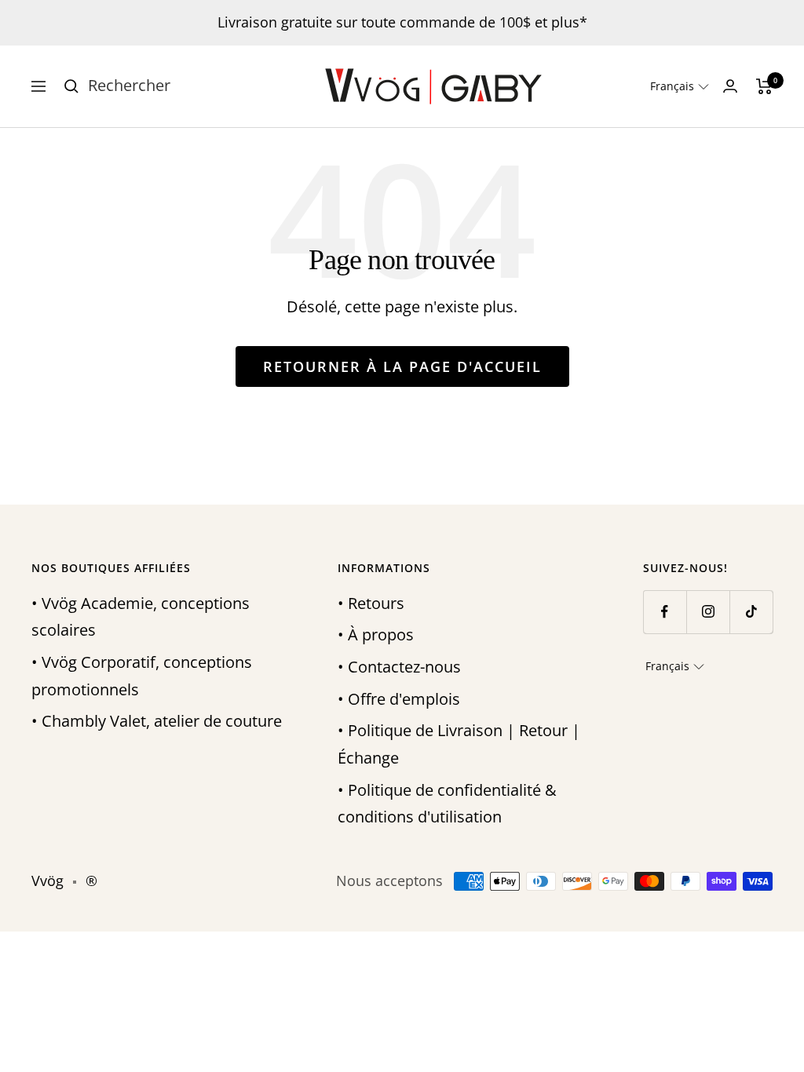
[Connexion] (730, 86)
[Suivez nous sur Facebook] (664, 611)
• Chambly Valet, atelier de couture (156, 720)
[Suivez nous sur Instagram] (707, 611)
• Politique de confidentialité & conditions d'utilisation (447, 803)
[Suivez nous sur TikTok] (751, 611)
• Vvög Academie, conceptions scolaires (140, 617)
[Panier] (764, 86)
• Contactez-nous (399, 666)
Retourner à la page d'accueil (402, 366)
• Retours (371, 603)
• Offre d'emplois (399, 698)
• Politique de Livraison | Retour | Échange (459, 744)
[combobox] (205, 86)
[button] (679, 86)
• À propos (376, 634)
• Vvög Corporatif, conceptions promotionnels (141, 675)
